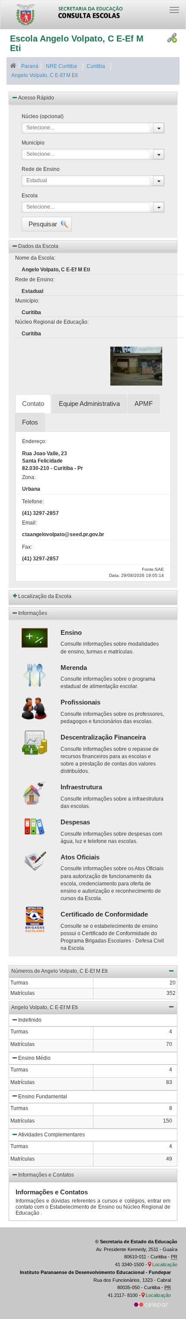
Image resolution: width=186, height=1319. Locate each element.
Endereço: (34, 441)
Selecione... (40, 128)
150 (167, 1121)
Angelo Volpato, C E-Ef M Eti (44, 75)
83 (169, 1082)
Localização (164, 1264)
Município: (27, 301)
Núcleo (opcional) (43, 116)
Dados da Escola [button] (38, 246)
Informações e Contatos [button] (46, 1175)
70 (169, 1044)
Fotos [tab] (30, 422)
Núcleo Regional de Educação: (52, 322)
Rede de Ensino (41, 169)
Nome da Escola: (35, 258)
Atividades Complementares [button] (51, 1135)
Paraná (30, 66)
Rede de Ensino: (35, 280)
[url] (151, 1304)
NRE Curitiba (61, 66)
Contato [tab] (33, 403)
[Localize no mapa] (150, 1264)
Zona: (28, 477)
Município (33, 143)
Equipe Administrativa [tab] (89, 403)
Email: (29, 523)
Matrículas (22, 1044)
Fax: (27, 547)
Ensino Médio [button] (34, 1058)
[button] (47, 224)
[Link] (172, 38)
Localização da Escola (44, 596)
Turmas (19, 1032)
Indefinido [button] (30, 1020)
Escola (30, 196)
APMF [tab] (144, 403)
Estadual (36, 180)
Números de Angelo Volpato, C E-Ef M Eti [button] (59, 971)
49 (169, 1159)
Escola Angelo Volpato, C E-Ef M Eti (77, 43)
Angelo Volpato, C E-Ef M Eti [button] (44, 1007)
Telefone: (33, 502)
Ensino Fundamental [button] (42, 1097)
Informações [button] (32, 613)
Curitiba (94, 66)
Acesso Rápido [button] (36, 98)
